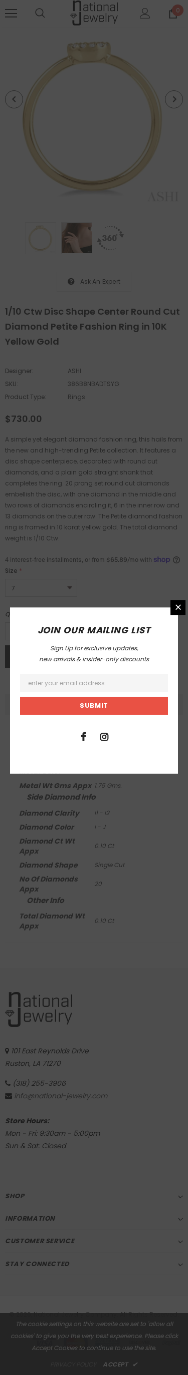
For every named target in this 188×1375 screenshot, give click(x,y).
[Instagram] (104, 736)
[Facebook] (83, 736)
